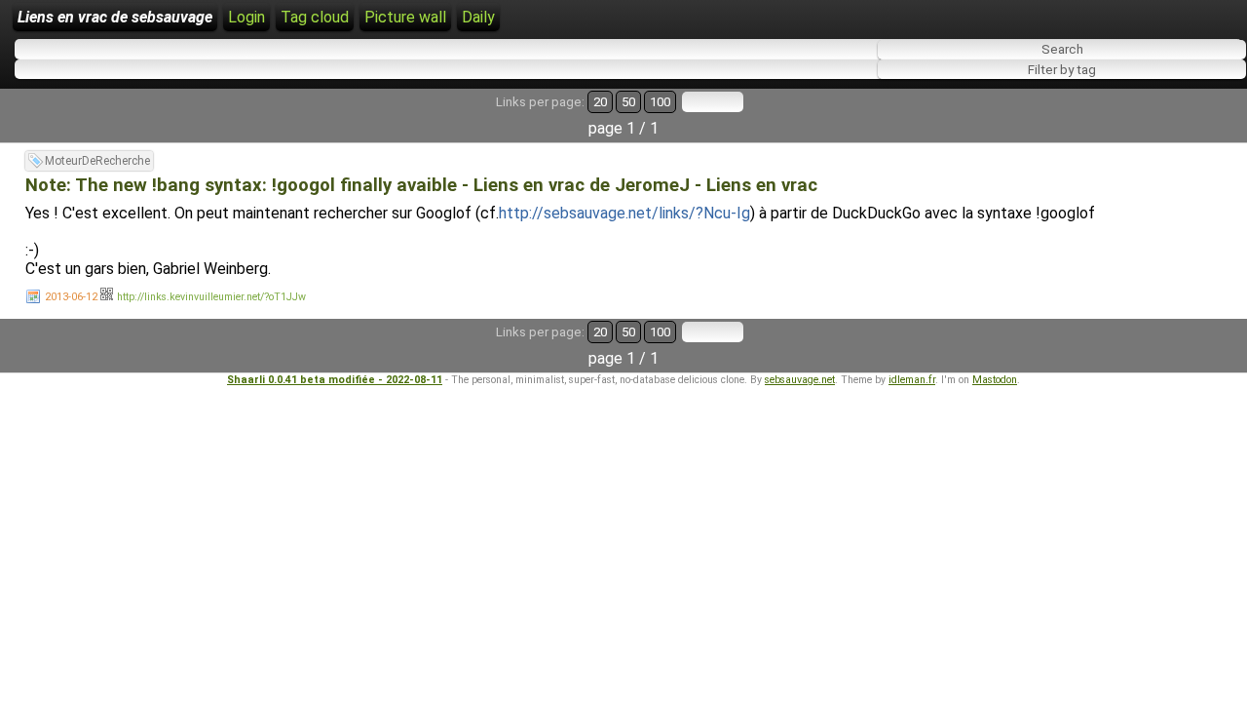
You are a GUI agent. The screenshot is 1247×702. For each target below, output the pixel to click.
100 (660, 102)
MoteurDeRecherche (97, 161)
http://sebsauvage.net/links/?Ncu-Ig (624, 213)
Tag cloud (315, 17)
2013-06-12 (71, 297)
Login (246, 17)
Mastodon (994, 379)
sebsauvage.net (800, 379)
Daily (478, 17)
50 (628, 102)
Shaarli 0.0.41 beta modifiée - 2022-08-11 (334, 379)
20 (600, 102)
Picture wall (405, 17)
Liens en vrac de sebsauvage (115, 17)
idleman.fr (911, 379)
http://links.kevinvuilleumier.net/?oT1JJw (211, 297)
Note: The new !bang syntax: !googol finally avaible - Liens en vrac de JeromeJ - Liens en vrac (421, 185)
